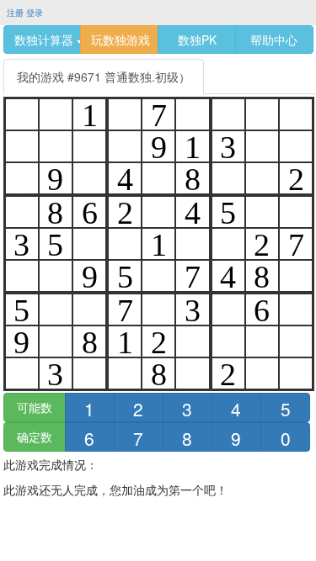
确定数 (34, 436)
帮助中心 (273, 39)
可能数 (34, 407)
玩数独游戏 (120, 39)
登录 (34, 13)
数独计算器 (45, 39)
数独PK (197, 39)
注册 (15, 13)
